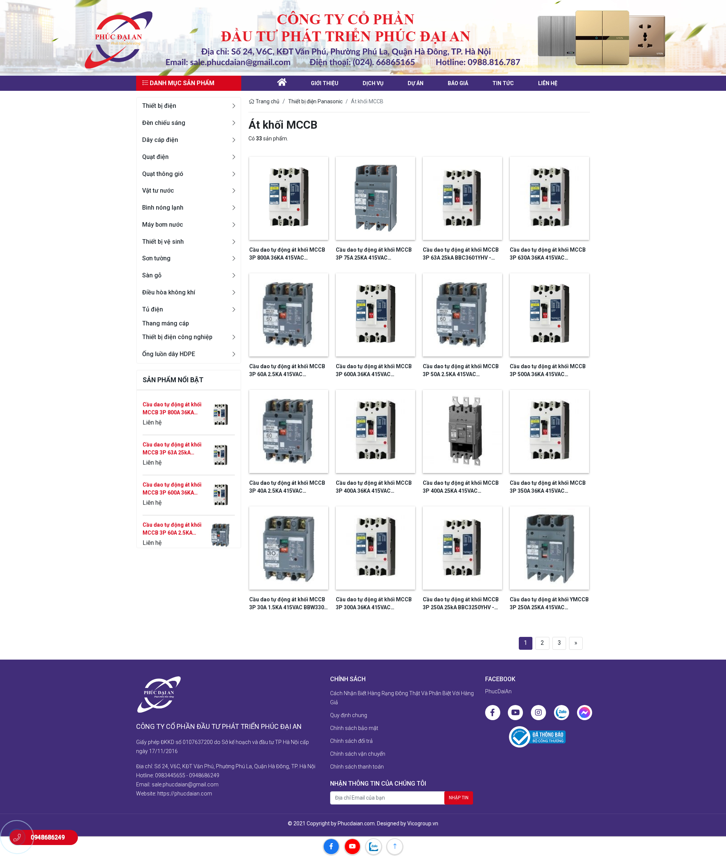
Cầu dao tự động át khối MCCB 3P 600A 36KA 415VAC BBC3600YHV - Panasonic (172, 462)
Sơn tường (156, 258)
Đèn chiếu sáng (163, 122)
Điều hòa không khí (168, 292)
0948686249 (204, 775)
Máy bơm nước (162, 224)
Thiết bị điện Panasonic (315, 101)
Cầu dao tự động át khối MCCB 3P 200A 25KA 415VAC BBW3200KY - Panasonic (172, 543)
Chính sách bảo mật (354, 728)
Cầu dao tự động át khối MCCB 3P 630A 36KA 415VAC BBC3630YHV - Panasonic (548, 254)
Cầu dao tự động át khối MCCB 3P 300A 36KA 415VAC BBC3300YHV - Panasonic (374, 604)
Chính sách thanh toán (357, 767)
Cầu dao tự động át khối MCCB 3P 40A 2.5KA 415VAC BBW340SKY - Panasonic (287, 487)
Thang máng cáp (165, 323)
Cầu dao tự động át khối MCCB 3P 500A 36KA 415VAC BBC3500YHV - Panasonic (548, 370)
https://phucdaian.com (184, 794)
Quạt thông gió (162, 173)
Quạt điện (155, 156)
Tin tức (503, 83)
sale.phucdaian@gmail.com (185, 784)
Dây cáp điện (160, 139)
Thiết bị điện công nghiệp (177, 337)
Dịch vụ (373, 83)
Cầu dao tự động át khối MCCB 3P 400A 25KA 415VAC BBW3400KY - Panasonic (461, 487)
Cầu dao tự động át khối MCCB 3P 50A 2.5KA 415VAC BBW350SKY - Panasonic (461, 370)
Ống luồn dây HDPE (168, 354)
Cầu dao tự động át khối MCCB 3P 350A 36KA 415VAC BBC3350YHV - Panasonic (548, 487)
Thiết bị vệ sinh (163, 241)
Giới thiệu (324, 83)
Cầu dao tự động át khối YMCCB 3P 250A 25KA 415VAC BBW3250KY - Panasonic (549, 604)
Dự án (416, 83)
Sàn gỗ (151, 275)
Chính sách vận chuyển (357, 754)
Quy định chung (348, 715)
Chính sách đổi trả (351, 741)
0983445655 (170, 775)
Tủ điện (152, 309)
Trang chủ (266, 101)
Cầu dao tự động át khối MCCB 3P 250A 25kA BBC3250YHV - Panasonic (461, 604)
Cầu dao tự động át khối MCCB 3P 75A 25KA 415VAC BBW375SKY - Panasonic (374, 254)
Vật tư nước (158, 190)
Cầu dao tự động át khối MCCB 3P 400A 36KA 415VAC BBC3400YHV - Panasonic (374, 487)
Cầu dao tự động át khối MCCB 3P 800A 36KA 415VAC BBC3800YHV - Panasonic (287, 254)
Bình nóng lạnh (162, 207)
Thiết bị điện (159, 105)
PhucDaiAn (498, 691)
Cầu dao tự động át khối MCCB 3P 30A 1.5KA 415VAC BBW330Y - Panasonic (288, 604)
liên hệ (547, 83)
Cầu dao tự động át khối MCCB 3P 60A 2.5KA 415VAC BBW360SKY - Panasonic (172, 502)
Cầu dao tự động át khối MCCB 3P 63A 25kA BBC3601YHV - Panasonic (172, 422)
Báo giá (458, 83)
